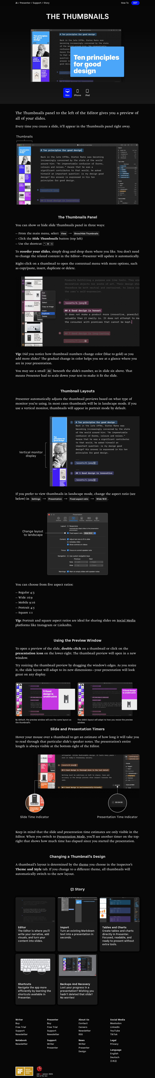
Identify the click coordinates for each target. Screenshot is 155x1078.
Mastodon (116, 1023)
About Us (84, 1020)
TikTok (113, 1034)
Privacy (114, 1044)
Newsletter (22, 1034)
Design (82, 1051)
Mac (67, 95)
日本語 (113, 1061)
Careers (83, 1027)
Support (37, 3)
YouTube (115, 1031)
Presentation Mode (71, 836)
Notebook (21, 1040)
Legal (113, 1040)
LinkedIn (115, 1027)
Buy (18, 1023)
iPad (87, 95)
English (114, 1054)
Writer (19, 1020)
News (82, 1040)
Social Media (126, 620)
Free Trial (21, 1027)
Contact (83, 1023)
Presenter (25, 3)
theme (83, 864)
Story (46, 3)
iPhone (77, 95)
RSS (81, 1034)
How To (125, 3)
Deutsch (114, 1057)
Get (135, 3)
